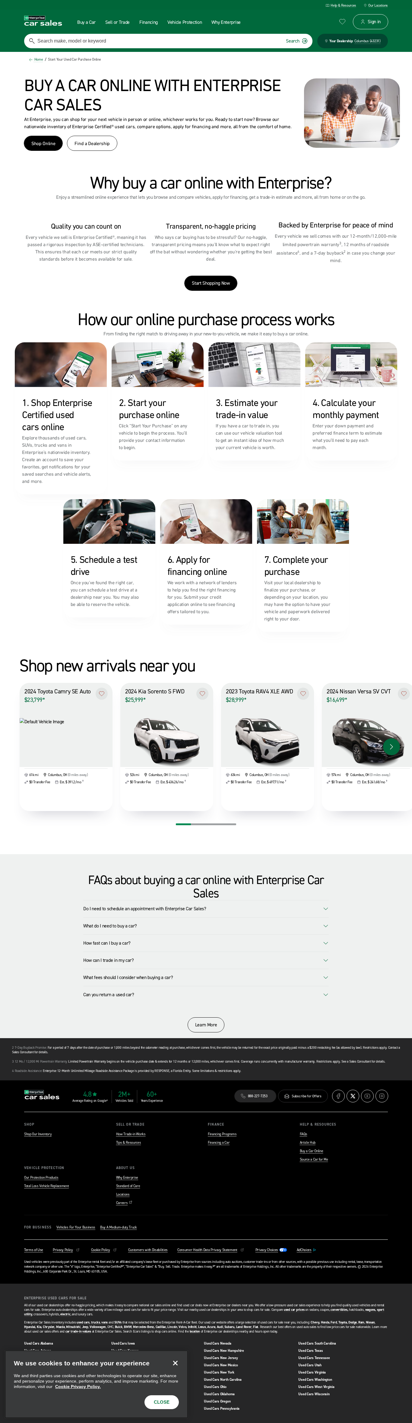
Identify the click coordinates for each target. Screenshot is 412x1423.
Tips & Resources (128, 1142)
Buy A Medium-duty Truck (118, 1227)
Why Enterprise (127, 1177)
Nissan (370, 1322)
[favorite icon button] (342, 22)
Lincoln (172, 1327)
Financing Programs (222, 1134)
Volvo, (183, 1327)
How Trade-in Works (131, 1134)
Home (38, 59)
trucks (95, 1322)
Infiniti (192, 1327)
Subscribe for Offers (307, 1096)
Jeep (85, 1327)
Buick (119, 1327)
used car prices (294, 1309)
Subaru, (229, 1327)
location (195, 1331)
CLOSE (162, 1402)
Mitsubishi (73, 1327)
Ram (361, 1322)
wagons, (370, 1309)
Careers (124, 1202)
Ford (334, 1322)
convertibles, (339, 1309)
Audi (220, 1327)
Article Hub (307, 1142)
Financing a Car (219, 1142)
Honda (325, 1322)
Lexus (202, 1327)
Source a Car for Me (314, 1159)
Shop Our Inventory (38, 1134)
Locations (123, 1194)
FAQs (303, 1134)
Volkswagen (98, 1327)
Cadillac (161, 1327)
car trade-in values (78, 1331)
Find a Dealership (92, 143)
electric (65, 1314)
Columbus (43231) (367, 41)
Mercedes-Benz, (144, 1327)
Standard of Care (128, 1186)
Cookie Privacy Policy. (78, 1386)
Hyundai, (30, 1327)
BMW (128, 1327)
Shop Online (43, 143)
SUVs (118, 1322)
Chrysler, (49, 1327)
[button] (102, 694)
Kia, (39, 1327)
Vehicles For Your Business (75, 1227)
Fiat (255, 1327)
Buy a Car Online (311, 1151)
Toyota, (342, 1322)
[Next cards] (391, 746)
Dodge (352, 1322)
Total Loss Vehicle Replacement (46, 1186)
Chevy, (315, 1322)
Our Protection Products (41, 1177)
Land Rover (244, 1327)
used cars (83, 1322)
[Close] (175, 1363)
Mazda (60, 1327)
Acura (211, 1327)
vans (104, 1322)
